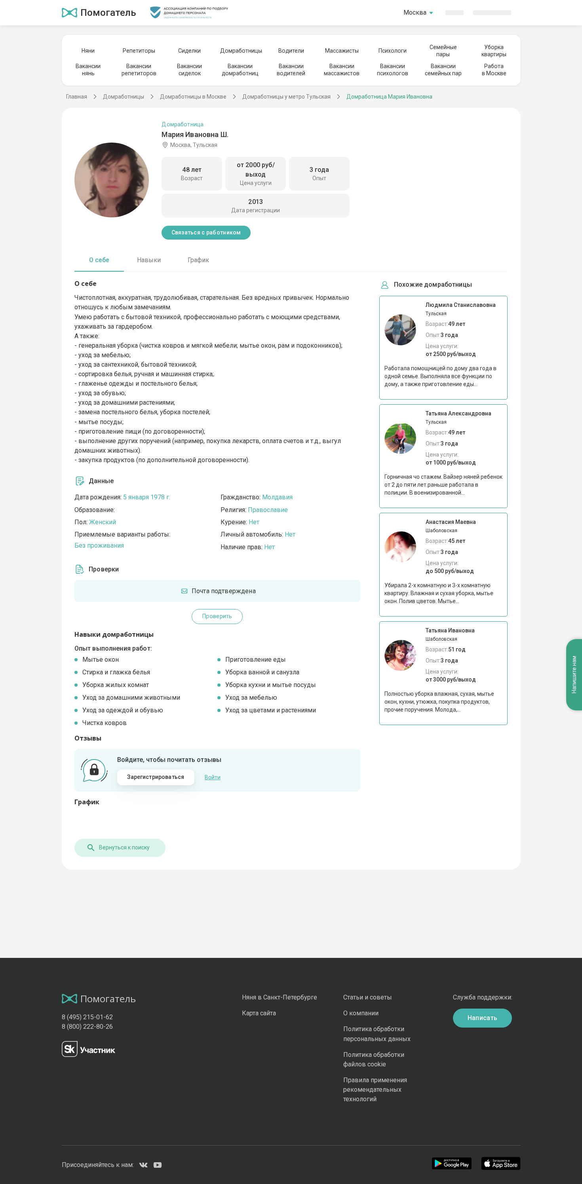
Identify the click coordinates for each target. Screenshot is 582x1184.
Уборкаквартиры (493, 50)
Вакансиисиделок (189, 69)
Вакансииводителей (291, 69)
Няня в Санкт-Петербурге (279, 997)
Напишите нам (574, 675)
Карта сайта (259, 1013)
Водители (291, 51)
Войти (213, 777)
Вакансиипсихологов (392, 69)
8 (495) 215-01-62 (87, 1017)
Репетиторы (139, 51)
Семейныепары (443, 50)
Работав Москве (494, 69)
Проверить (217, 616)
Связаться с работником (206, 232)
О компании (360, 1013)
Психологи (392, 51)
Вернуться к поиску (124, 847)
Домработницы (240, 51)
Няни (88, 51)
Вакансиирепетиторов (139, 69)
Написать (483, 1018)
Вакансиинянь (88, 69)
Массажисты (342, 51)
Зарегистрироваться (155, 777)
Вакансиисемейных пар (443, 69)
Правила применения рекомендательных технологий (375, 1089)
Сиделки (189, 51)
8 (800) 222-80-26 (87, 1026)
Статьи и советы (367, 997)
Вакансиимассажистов (341, 69)
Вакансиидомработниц (240, 69)
